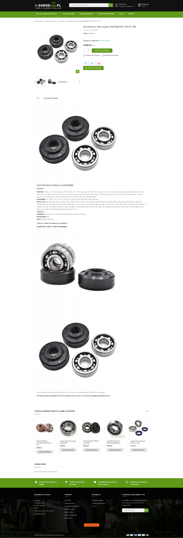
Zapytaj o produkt (93, 68)
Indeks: (85, 33)
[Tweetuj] (92, 63)
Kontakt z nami (70, 509)
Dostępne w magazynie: (91, 40)
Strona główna (69, 14)
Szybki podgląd (52, 423)
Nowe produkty (70, 503)
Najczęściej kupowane (72, 506)
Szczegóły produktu (51, 98)
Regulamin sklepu (86, 14)
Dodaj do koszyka (102, 50)
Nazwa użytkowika (71, 515)
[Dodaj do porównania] (52, 420)
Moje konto (68, 518)
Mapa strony (69, 512)
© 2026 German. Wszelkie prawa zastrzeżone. (49, 535)
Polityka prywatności (106, 14)
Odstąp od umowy (91, 525)
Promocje (68, 500)
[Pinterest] (99, 63)
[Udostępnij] (86, 63)
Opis (37, 98)
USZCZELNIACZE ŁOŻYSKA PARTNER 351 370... (44, 443)
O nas (121, 14)
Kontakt (131, 14)
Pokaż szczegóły (45, 452)
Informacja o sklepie (42, 494)
